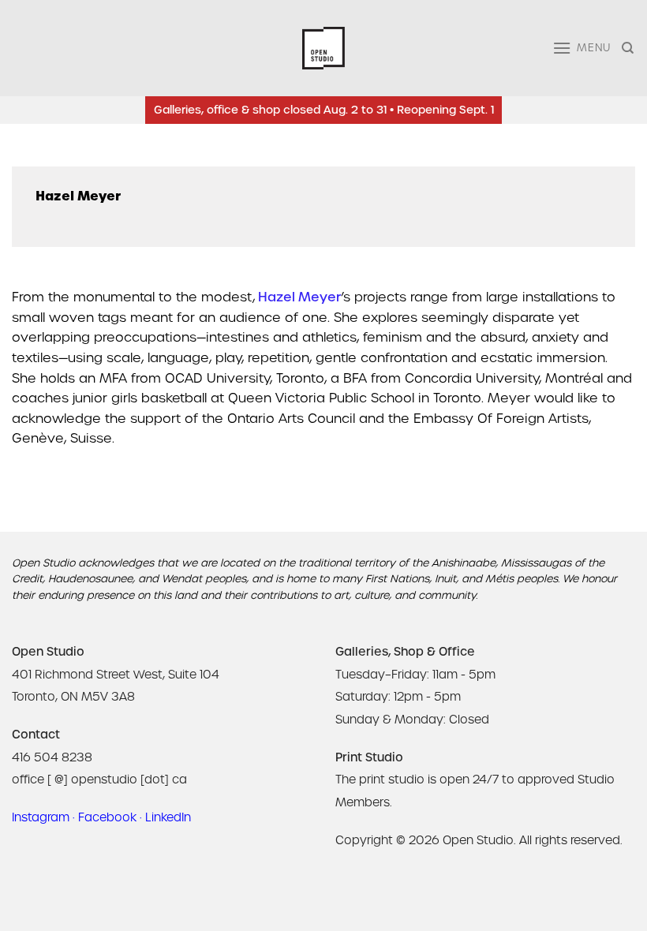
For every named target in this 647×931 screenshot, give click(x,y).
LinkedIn (168, 817)
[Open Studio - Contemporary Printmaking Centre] (324, 48)
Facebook (107, 817)
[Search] (628, 48)
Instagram (40, 817)
